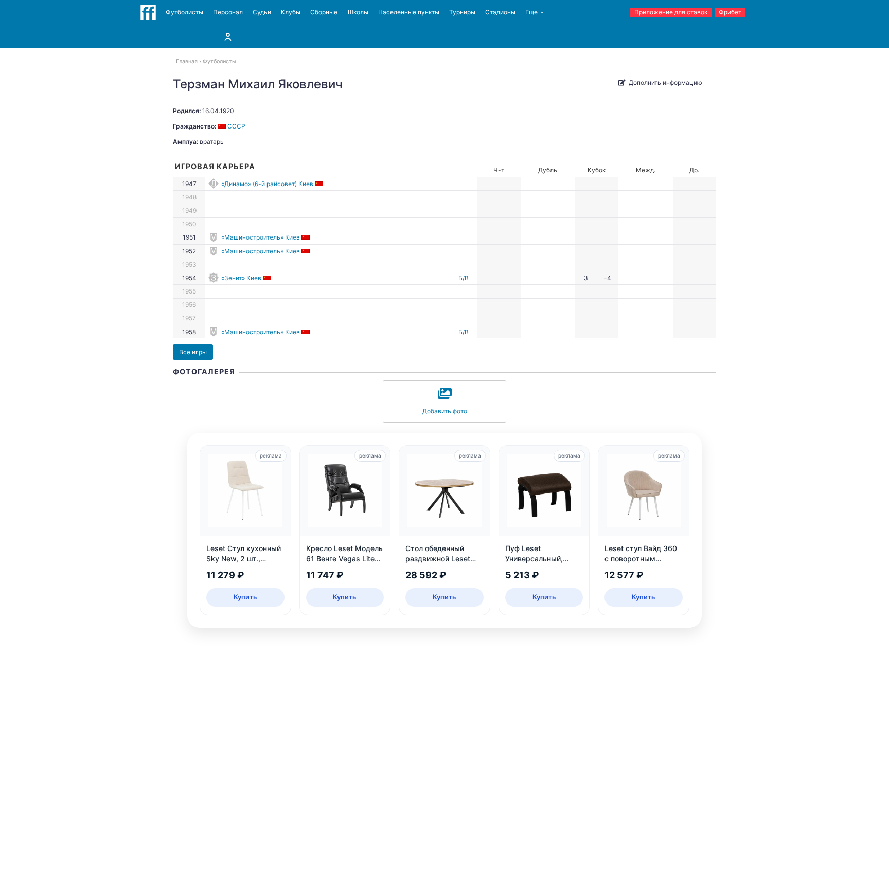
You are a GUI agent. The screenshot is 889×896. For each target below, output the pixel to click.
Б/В (463, 278)
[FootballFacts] (148, 12)
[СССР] (320, 184)
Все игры (193, 352)
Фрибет (730, 12)
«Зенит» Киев (241, 278)
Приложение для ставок (670, 12)
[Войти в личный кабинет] (228, 36)
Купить (245, 597)
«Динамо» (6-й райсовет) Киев (267, 184)
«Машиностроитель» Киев (260, 237)
